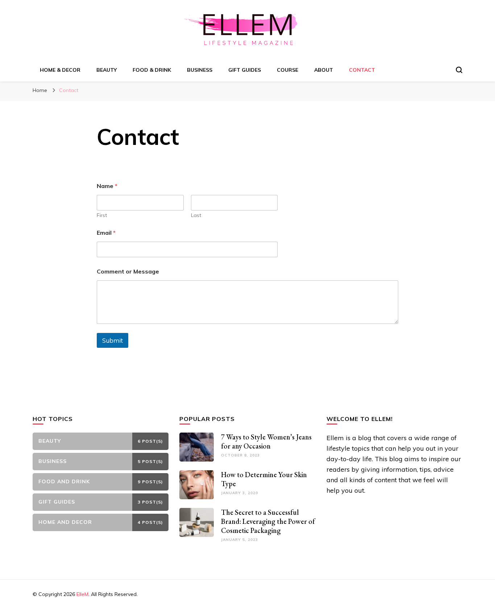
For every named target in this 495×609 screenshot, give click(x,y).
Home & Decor (60, 70)
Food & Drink (152, 70)
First (102, 215)
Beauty (106, 70)
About (323, 70)
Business (199, 70)
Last (196, 215)
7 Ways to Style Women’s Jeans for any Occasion (266, 441)
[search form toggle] (459, 70)
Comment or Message (128, 271)
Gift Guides (244, 70)
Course (287, 70)
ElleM (82, 594)
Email (106, 232)
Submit (112, 340)
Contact (362, 70)
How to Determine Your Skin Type (264, 479)
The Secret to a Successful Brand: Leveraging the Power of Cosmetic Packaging (268, 521)
